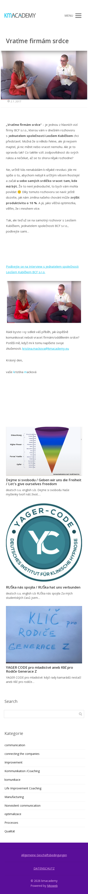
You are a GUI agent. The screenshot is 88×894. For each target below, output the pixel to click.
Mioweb (52, 886)
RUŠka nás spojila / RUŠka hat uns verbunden (43, 587)
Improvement (14, 762)
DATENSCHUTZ (44, 868)
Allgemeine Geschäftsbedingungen (44, 855)
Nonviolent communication (23, 805)
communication (15, 745)
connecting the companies (22, 754)
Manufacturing (14, 797)
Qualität (10, 831)
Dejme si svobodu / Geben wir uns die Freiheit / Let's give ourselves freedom (43, 482)
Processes (11, 823)
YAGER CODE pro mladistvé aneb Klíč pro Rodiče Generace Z (39, 669)
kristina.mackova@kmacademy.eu (45, 348)
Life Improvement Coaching (23, 788)
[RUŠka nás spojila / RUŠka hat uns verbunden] (44, 543)
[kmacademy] (20, 15)
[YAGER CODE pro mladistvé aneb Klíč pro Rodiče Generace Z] (44, 634)
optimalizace (13, 814)
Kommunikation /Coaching (22, 771)
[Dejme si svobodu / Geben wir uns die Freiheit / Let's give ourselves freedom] (44, 451)
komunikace (12, 780)
